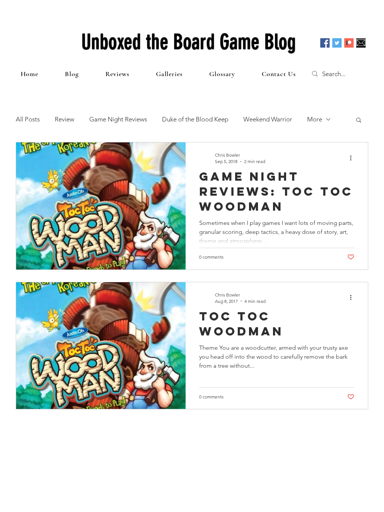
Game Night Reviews (118, 119)
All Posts (28, 119)
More (314, 119)
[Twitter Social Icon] (337, 43)
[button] (358, 120)
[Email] (361, 43)
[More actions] (353, 157)
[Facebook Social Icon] (325, 43)
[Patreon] (349, 43)
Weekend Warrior (267, 119)
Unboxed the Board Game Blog (188, 42)
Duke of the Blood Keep (195, 119)
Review (64, 119)
